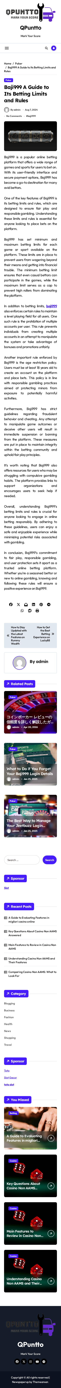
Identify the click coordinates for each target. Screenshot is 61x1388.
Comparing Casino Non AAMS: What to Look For (32, 973)
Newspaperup (20, 1382)
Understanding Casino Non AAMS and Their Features (31, 960)
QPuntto (30, 27)
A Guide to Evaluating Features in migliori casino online (28, 919)
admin (42, 661)
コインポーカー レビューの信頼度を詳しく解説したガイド (29, 721)
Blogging (9, 1003)
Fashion (9, 1017)
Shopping (10, 1037)
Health (8, 1024)
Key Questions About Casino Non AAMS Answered (32, 933)
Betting (13, 1113)
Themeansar (40, 1382)
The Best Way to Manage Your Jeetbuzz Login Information (29, 825)
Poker (9, 80)
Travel (8, 1044)
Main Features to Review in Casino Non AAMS (32, 946)
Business (9, 1010)
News (7, 1031)
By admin (16, 109)
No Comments (14, 116)
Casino (13, 1160)
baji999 (32, 116)
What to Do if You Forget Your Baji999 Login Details (30, 771)
